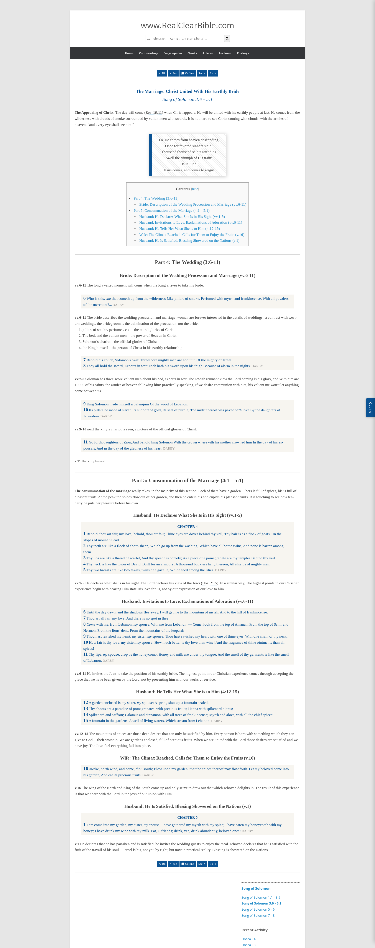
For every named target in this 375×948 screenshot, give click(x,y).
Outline (189, 73)
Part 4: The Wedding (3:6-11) (156, 198)
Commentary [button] (148, 53)
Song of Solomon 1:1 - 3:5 (261, 897)
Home (129, 53)
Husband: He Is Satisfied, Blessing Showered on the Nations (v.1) (189, 240)
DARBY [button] (118, 305)
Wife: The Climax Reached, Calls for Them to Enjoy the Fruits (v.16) (191, 235)
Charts (192, 53)
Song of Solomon (256, 888)
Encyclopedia (172, 53)
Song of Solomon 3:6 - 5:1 (261, 903)
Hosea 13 (249, 945)
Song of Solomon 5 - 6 (258, 909)
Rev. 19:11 (154, 112)
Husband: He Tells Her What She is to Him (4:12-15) (179, 229)
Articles (207, 53)
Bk (164, 73)
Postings (243, 53)
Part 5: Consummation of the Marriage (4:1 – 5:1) (172, 210)
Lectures (225, 53)
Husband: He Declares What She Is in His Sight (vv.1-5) (182, 217)
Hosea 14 (249, 939)
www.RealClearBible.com (187, 25)
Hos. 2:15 (209, 583)
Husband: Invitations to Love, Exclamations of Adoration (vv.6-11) (190, 222)
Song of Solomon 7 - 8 (258, 915)
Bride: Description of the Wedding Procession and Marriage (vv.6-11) (192, 204)
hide (195, 189)
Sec (175, 73)
